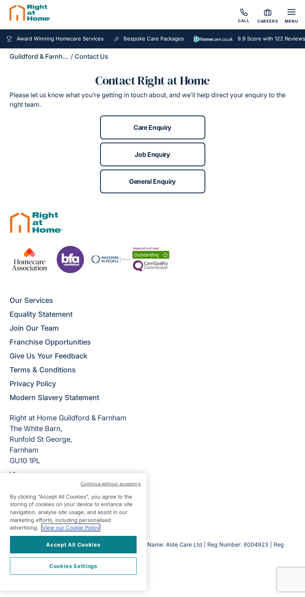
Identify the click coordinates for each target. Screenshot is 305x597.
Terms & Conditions (43, 370)
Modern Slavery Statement (54, 397)
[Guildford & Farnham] (30, 14)
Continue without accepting (111, 484)
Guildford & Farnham (41, 56)
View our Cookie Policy (70, 527)
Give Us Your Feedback (48, 356)
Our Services (31, 300)
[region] (73, 532)
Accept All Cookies (73, 544)
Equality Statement (41, 314)
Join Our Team (34, 328)
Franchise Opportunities (50, 342)
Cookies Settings (73, 566)
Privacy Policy (33, 383)
